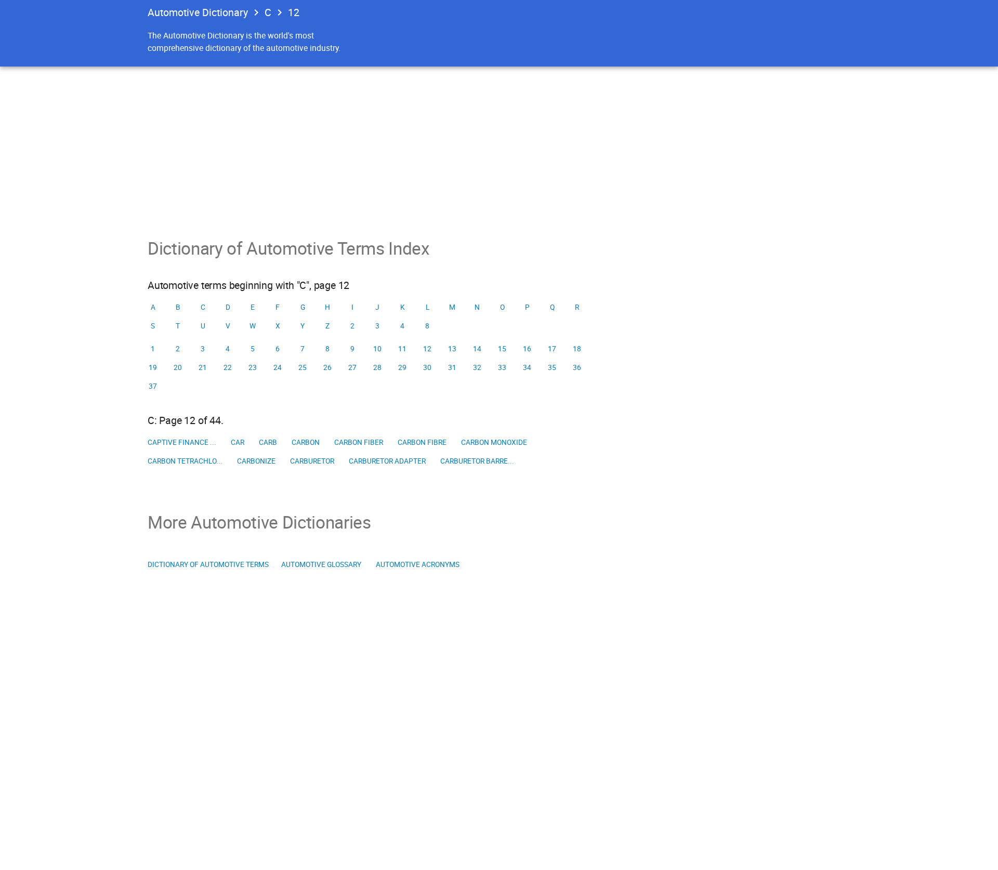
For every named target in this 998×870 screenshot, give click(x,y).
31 (452, 367)
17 (552, 348)
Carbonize (256, 461)
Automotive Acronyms (417, 564)
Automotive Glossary (321, 564)
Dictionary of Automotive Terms (208, 564)
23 (252, 367)
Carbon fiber (358, 442)
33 (502, 367)
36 (577, 367)
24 (277, 367)
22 (228, 367)
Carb (268, 442)
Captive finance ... (182, 442)
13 (452, 348)
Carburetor (312, 461)
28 (377, 367)
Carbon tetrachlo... (185, 461)
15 (502, 348)
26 (327, 367)
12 (293, 12)
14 (477, 348)
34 (527, 367)
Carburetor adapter (387, 461)
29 (402, 367)
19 (153, 367)
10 (377, 348)
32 (477, 367)
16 (527, 348)
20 (178, 367)
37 (153, 386)
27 (352, 367)
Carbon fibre (422, 442)
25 (302, 367)
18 (577, 348)
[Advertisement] (499, 144)
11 (402, 348)
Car (237, 442)
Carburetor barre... (477, 461)
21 (203, 367)
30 (427, 367)
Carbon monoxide (494, 442)
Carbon (306, 442)
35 (552, 367)
